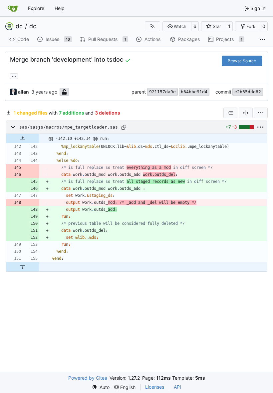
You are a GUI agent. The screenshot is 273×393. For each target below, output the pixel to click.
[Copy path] (124, 127)
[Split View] (246, 113)
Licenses (154, 387)
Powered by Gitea (87, 378)
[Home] (12, 8)
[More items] (262, 40)
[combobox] (230, 113)
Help (60, 8)
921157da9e (162, 91)
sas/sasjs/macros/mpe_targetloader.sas (68, 127)
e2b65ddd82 (247, 91)
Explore (36, 8)
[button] (176, 26)
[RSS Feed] (152, 26)
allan (23, 92)
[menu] (261, 113)
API (177, 387)
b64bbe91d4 (194, 91)
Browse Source (242, 60)
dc (19, 26)
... (14, 75)
